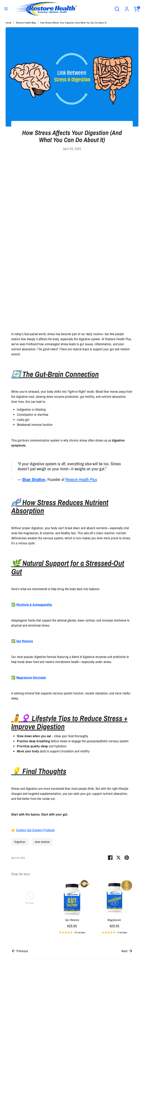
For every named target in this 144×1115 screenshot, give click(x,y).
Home (8, 22)
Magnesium (114, 920)
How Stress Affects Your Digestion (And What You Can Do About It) (73, 22)
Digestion (19, 842)
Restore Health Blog (26, 22)
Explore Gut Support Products (35, 830)
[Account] (126, 7)
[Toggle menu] (6, 9)
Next (125, 951)
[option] (27, 898)
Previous (22, 951)
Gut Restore (72, 920)
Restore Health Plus (81, 479)
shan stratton (42, 842)
